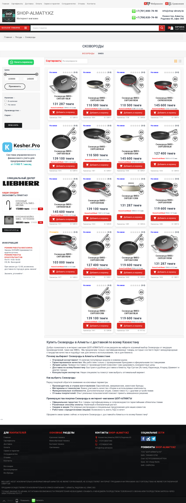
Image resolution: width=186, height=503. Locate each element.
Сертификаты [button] (9, 441)
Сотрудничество (69, 4)
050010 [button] (118, 437)
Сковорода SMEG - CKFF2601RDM (165, 201)
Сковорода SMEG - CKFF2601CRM (131, 259)
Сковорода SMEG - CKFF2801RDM (63, 255)
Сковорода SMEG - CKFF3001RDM (97, 201)
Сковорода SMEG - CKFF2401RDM (131, 99)
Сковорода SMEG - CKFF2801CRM (97, 259)
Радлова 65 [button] (126, 437)
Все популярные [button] (10, 470)
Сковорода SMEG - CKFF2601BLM (131, 312)
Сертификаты (17, 4)
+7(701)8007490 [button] (105, 441)
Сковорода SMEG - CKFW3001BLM (63, 205)
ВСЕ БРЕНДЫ (88, 53)
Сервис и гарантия (52, 4)
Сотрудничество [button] (11, 454)
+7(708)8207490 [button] (105, 444)
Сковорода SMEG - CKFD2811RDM (165, 257)
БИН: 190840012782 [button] (149, 455)
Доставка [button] (8, 444)
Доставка (29, 4)
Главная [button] (7, 437)
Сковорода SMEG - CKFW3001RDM (165, 99)
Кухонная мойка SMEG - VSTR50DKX (25, 218)
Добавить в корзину (65, 112)
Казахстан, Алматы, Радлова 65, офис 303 (172, 17)
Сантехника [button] (54, 447)
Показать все (10, 230)
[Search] (162, 28)
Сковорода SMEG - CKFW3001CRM (131, 152)
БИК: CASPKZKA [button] (147, 465)
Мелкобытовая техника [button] (59, 441)
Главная (5, 4)
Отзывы (81, 4)
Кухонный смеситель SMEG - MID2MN (25, 203)
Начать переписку (23, 62)
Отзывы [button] (7, 457)
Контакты (91, 4)
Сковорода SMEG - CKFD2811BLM (63, 97)
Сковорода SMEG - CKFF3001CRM (97, 312)
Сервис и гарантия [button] (11, 451)
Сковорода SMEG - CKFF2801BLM (165, 145)
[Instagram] (148, 438)
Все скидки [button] (8, 466)
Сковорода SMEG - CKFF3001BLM (63, 152)
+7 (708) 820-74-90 (147, 17)
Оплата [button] (7, 447)
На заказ (12, 104)
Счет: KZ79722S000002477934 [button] (153, 458)
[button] (22, 500)
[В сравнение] (73, 79)
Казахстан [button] (102, 437)
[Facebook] (143, 438)
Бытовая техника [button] (56, 444)
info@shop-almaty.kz (173, 11)
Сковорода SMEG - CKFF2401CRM (97, 99)
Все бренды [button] (8, 473)
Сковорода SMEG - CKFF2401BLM (97, 148)
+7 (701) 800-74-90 (147, 10)
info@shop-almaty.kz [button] (104, 448)
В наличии (12, 101)
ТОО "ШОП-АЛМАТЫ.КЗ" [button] (151, 452)
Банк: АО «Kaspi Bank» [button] (150, 462)
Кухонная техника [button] (57, 437)
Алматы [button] (111, 437)
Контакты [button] (8, 461)
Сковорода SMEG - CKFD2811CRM (131, 197)
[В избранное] (73, 85)
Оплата (39, 4)
